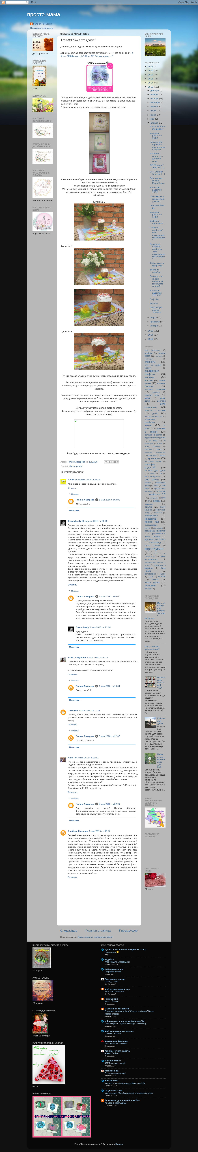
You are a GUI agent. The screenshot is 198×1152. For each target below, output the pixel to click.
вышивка (149, 380)
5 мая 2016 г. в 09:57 (99, 831)
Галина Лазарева (42, 24)
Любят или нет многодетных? (152, 647)
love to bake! (111, 1080)
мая (153, 119)
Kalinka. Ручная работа (117, 1051)
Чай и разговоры (114, 969)
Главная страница (98, 930)
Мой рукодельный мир (117, 989)
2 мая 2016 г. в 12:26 (89, 710)
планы (157, 500)
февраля (155, 322)
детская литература (154, 416)
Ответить (72, 488)
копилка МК (161, 452)
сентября (156, 103)
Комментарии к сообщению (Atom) (95, 937)
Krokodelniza (111, 1071)
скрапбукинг (154, 549)
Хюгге (150, 577)
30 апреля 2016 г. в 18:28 (88, 480)
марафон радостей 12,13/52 (156, 293)
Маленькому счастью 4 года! (161, 682)
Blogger (119, 1144)
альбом (148, 353)
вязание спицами (155, 389)
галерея (156, 392)
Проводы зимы (111, 981)
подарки (149, 504)
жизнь (148, 425)
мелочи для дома (155, 470)
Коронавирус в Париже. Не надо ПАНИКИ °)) (125, 1024)
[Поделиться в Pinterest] (117, 461)
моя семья (152, 479)
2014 (151, 335)
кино (159, 449)
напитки (148, 483)
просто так (152, 521)
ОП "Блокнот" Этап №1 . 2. (157, 166)
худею (163, 574)
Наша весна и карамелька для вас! (157, 198)
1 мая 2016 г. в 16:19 (97, 657)
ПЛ (149, 501)
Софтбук (154, 299)
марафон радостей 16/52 (156, 135)
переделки (154, 498)
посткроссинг (151, 516)
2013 (151, 339)
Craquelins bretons (113, 972)
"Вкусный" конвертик (114, 991)
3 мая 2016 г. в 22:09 (109, 804)
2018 (151, 79)
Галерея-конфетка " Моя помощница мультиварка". (157, 233)
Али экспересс (152, 350)
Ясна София (111, 999)
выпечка (149, 377)
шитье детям (152, 582)
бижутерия (149, 359)
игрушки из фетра (153, 435)
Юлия (71, 480)
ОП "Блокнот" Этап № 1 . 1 (157, 173)
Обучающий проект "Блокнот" (156, 310)
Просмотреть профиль (41, 28)
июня (154, 115)
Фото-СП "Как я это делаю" (158, 127)
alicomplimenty (113, 1061)
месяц (152, 474)
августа (155, 107)
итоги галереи (152, 446)
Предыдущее (128, 930)
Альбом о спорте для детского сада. (157, 157)
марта (154, 317)
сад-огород (155, 542)
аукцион (159, 356)
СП (156, 553)
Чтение (162, 576)
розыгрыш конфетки (155, 531)
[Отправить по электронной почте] (105, 461)
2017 (151, 83)
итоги (159, 443)
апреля (155, 123)
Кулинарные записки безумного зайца (125, 949)
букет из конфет (153, 365)
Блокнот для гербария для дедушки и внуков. (157, 146)
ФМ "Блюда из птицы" (115, 1063)
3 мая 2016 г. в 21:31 (87, 758)
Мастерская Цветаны (116, 1041)
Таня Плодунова (77, 657)
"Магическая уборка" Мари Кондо (157, 180)
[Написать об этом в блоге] (108, 461)
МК (161, 474)
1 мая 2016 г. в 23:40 (100, 627)
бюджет (148, 368)
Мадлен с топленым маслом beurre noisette (125, 1083)
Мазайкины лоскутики (117, 1009)
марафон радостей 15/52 (156, 189)
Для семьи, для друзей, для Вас (122, 1100)
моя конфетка (152, 476)
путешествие (151, 525)
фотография (75, 466)
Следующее (68, 930)
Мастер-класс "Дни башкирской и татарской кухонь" (129, 1093)
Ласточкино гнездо (115, 979)
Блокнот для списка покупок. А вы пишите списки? (156, 281)
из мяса (153, 441)
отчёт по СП (157, 494)
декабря (155, 90)
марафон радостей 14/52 (156, 214)
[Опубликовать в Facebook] (114, 461)
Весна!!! (154, 303)
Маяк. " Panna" (111, 1001)
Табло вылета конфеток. (157, 264)
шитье (155, 579)
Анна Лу (72, 758)
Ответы (75, 494)
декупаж (161, 401)
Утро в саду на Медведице (117, 962)
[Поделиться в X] (111, 461)
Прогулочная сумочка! (115, 1073)
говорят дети (152, 395)
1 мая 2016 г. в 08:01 (109, 500)
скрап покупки (152, 545)
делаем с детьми (155, 410)
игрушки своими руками (155, 438)
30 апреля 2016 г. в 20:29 (95, 521)
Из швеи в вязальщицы (115, 1103)
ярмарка (148, 589)
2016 (151, 87)
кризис (163, 455)
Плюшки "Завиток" (113, 1033)
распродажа (158, 528)
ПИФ (163, 498)
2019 (151, 75)
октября (155, 98)
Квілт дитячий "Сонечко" (116, 1043)
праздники (151, 518)
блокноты (150, 361)
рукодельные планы (155, 539)
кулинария (154, 458)
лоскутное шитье (153, 461)
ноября (155, 94)
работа (147, 528)
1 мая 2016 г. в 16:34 (109, 686)
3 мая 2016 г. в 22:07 (109, 736)
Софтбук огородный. (157, 222)
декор (148, 398)
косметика (151, 455)
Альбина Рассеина (78, 831)
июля (154, 111)
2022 (151, 66)
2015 (151, 331)
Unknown (73, 710)
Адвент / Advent (112, 1053)
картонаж (148, 449)
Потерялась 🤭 (112, 952)
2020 (151, 70)
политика (158, 513)
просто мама (43, 14)
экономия (150, 585)
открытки (161, 491)
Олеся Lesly (74, 521)
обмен (156, 486)
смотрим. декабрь (155, 271)
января (154, 326)
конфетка (148, 452)
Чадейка (109, 959)
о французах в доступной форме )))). (125, 1021)
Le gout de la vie (113, 1090)
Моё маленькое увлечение (119, 1031)
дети (154, 413)
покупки (149, 507)
